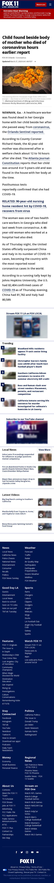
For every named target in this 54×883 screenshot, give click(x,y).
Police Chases (8, 558)
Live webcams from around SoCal (34, 661)
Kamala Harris (31, 731)
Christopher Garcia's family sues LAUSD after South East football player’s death (33, 364)
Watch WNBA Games (31, 830)
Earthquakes (30, 565)
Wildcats (28, 611)
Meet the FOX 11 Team (9, 794)
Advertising (7, 809)
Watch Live (41, 5)
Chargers (29, 595)
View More (44, 449)
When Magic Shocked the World (10, 674)
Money (6, 757)
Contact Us (7, 831)
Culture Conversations (8, 695)
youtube (32, 852)
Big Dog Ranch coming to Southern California (17, 500)
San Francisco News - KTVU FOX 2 (34, 765)
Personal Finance (10, 768)
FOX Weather (31, 580)
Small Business (9, 764)
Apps (27, 656)
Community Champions (7, 668)
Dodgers (29, 605)
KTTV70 (5, 703)
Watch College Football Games (32, 797)
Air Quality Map (31, 561)
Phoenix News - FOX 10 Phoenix (32, 771)
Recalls (5, 571)
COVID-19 (8, 290)
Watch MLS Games (33, 834)
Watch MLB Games (33, 802)
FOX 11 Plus (7, 828)
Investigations (8, 691)
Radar (27, 558)
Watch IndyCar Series (31, 812)
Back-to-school (9, 601)
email (37, 852)
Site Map (6, 838)
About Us (8, 786)
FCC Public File (8, 812)
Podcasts (6, 744)
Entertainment (8, 565)
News (5, 547)
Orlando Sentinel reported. (26, 132)
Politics (5, 575)
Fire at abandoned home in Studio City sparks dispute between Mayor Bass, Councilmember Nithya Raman (19, 469)
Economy (6, 761)
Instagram (6, 721)
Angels (28, 608)
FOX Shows (7, 802)
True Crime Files (9, 658)
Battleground (31, 734)
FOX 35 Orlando (8, 58)
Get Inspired (7, 684)
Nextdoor (6, 731)
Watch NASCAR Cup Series (34, 806)
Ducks (27, 618)
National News (9, 561)
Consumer (6, 568)
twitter (22, 852)
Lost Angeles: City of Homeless (10, 662)
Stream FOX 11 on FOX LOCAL (33, 646)
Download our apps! (11, 741)
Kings (27, 615)
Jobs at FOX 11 (9, 805)
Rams (27, 591)
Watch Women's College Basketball (33, 824)
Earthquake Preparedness (31, 569)
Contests (6, 789)
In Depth (6, 651)
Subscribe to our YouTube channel (25, 419)
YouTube (6, 728)
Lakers (28, 598)
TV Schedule (7, 799)
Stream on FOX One (31, 787)
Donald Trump (31, 721)
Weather (30, 547)
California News (9, 555)
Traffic (28, 555)
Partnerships (7, 834)
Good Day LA (10, 587)
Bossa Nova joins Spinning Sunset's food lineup (17, 525)
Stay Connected (9, 712)
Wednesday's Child (10, 655)
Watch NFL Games (33, 793)
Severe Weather (32, 574)
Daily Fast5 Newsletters (7, 749)
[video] (45, 502)
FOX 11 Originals (9, 645)
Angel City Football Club (33, 626)
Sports (29, 587)
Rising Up (6, 688)
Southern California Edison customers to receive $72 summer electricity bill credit (33, 376)
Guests (5, 591)
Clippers (28, 601)
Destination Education (7, 680)
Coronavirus (21, 58)
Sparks (28, 634)
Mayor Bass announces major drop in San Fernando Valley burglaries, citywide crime (18, 481)
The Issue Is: (7, 648)
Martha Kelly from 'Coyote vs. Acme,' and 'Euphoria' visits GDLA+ (18, 512)
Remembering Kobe (11, 700)
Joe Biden (29, 724)
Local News (9, 449)
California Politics (32, 714)
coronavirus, (41, 127)
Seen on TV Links (10, 605)
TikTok (5, 724)
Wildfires (28, 577)
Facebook (6, 718)
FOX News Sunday (10, 578)
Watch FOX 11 (33, 641)
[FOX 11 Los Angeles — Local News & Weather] (10, 4)
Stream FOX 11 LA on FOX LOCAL (24, 313)
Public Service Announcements (9, 820)
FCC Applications (9, 815)
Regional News (30, 759)
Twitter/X (6, 734)
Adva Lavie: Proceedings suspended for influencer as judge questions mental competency (18, 456)
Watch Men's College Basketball (33, 818)
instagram (27, 852)
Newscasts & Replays (31, 652)
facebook (16, 852)
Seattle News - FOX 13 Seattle (33, 777)
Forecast (29, 551)
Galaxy (28, 630)
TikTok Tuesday (9, 611)
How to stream (9, 738)
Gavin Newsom (31, 728)
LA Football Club (32, 621)
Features (7, 641)
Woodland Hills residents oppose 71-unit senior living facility (32, 351)
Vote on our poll (9, 608)
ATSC (4, 824)
